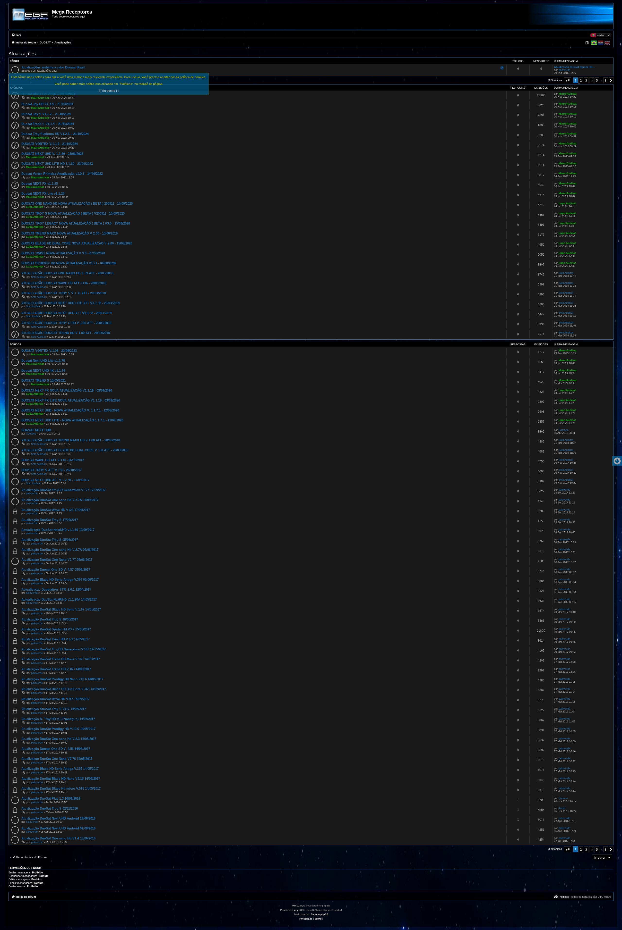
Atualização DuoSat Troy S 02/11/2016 (49, 808)
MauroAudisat (40, 97)
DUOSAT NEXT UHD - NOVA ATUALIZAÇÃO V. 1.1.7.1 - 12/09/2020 (70, 410)
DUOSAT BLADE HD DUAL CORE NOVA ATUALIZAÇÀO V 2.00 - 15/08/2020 (76, 243)
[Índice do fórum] (30, 18)
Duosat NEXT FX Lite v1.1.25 (42, 193)
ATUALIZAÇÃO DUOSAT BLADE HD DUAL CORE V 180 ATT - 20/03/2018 (74, 450)
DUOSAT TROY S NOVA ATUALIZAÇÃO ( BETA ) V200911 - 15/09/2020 (73, 213)
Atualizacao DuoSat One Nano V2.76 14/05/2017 (56, 759)
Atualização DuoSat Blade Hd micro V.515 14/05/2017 (61, 788)
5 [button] (597, 80)
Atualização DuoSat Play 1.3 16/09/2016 (50, 798)
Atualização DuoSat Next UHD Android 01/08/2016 (58, 828)
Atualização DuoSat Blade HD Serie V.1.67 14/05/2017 (61, 609)
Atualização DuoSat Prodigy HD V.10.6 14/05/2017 (58, 729)
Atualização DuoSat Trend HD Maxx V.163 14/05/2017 (60, 659)
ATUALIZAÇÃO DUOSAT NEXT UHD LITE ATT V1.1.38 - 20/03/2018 (70, 303)
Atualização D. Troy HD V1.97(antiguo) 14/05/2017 (58, 719)
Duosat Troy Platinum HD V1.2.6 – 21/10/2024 (55, 134)
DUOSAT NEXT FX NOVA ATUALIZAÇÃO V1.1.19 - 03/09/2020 (66, 390)
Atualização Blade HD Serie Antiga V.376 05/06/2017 (60, 579)
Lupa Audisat (34, 206)
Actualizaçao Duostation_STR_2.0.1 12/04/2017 (56, 589)
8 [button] (605, 80)
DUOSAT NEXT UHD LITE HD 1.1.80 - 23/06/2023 (57, 164)
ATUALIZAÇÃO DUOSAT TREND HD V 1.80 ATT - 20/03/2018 (65, 333)
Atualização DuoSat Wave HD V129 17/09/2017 (55, 510)
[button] (567, 80)
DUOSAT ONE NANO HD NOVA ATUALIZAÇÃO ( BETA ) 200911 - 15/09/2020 (77, 203)
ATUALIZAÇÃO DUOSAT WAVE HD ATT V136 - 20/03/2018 (63, 283)
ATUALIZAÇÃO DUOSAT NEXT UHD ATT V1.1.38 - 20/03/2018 (66, 313)
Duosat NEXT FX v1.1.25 (39, 183)
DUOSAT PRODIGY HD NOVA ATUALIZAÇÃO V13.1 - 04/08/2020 (68, 263)
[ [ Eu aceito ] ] (109, 90)
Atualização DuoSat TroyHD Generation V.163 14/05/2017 (63, 649)
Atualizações (22, 53)
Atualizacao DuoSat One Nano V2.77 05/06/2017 (56, 559)
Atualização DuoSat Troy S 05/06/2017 (49, 540)
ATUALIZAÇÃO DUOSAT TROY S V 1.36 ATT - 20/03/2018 (63, 293)
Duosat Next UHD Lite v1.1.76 (43, 360)
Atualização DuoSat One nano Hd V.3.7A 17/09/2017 (59, 500)
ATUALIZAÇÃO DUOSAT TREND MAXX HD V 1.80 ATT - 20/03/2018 (70, 440)
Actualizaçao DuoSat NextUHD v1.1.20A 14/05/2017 (59, 599)
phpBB (298, 910)
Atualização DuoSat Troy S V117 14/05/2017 (53, 709)
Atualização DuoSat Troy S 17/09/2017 (49, 520)
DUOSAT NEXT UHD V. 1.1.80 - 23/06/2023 (52, 154)
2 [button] (581, 80)
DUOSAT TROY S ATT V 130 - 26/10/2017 (51, 470)
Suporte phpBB (319, 914)
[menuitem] (16, 35)
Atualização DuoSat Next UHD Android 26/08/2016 (58, 818)
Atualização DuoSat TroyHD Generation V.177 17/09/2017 (63, 490)
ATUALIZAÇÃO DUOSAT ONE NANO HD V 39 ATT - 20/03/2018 (67, 273)
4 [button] (591, 80)
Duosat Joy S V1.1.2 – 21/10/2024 (46, 114)
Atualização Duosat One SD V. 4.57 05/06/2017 (55, 569)
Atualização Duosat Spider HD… (574, 67)
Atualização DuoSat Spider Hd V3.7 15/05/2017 (56, 629)
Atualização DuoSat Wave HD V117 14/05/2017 (55, 699)
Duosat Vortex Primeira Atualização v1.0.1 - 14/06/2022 (62, 174)
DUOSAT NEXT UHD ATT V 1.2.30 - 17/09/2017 (55, 480)
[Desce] (617, 461)
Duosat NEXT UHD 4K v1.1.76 (43, 370)
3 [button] (586, 80)
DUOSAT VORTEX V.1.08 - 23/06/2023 (49, 350)
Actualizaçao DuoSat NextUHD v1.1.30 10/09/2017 (58, 530)
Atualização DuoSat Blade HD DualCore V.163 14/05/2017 (63, 689)
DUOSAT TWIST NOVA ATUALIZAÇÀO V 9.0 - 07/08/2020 (63, 253)
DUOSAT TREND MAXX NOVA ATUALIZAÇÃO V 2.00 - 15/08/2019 (69, 233)
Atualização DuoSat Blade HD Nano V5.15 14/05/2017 (60, 778)
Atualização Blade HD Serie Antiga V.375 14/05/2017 (60, 769)
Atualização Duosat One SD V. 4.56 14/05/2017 (55, 749)
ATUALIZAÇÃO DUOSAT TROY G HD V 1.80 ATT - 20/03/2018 (66, 323)
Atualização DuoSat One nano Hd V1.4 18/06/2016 (58, 838)
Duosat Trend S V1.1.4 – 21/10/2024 (47, 124)
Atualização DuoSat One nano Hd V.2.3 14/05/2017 (58, 739)
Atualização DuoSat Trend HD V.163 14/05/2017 (56, 669)
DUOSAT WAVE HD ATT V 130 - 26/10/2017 (52, 460)
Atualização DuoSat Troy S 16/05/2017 (49, 619)
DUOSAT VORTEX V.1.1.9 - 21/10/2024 (49, 144)
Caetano (31, 433)
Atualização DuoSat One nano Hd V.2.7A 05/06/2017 (59, 550)
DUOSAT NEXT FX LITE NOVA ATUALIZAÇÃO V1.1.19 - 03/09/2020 (70, 400)
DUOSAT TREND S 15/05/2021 (43, 380)
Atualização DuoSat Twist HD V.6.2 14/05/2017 (55, 639)
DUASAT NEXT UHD (36, 430)
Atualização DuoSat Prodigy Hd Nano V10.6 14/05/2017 (62, 679)
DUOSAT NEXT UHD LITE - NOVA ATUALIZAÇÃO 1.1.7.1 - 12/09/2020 (72, 420)
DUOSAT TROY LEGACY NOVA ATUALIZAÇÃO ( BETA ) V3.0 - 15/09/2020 (75, 223)
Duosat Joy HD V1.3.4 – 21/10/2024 (47, 104)
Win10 (295, 905)
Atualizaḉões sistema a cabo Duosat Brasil (53, 67)
